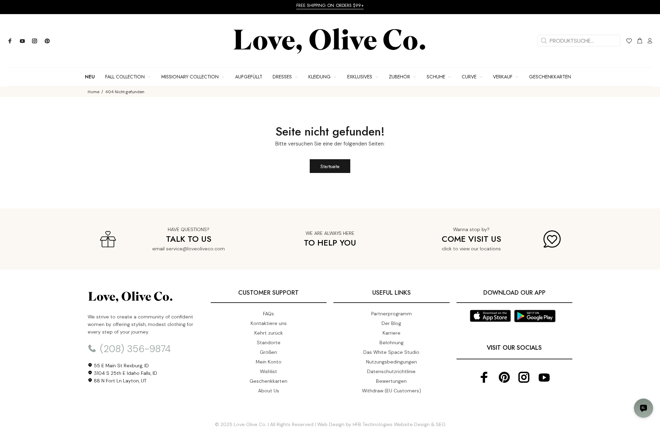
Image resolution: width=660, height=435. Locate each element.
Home (93, 92)
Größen (268, 352)
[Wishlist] (629, 42)
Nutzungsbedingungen (391, 362)
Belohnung (392, 342)
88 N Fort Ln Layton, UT (119, 381)
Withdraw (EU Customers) (391, 391)
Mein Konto (269, 362)
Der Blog (391, 323)
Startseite (329, 166)
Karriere (391, 333)
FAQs (268, 314)
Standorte (268, 342)
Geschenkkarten (268, 381)
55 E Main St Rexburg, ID (120, 365)
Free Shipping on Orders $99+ (330, 5)
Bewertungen (391, 381)
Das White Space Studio (391, 352)
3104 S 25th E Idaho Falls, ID (124, 373)
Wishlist (268, 371)
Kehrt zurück (268, 333)
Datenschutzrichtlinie (391, 371)
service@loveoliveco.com (195, 249)
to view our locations (477, 249)
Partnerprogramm (391, 314)
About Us (268, 391)
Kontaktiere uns (269, 323)
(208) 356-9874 (134, 348)
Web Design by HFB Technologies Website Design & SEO (381, 424)
